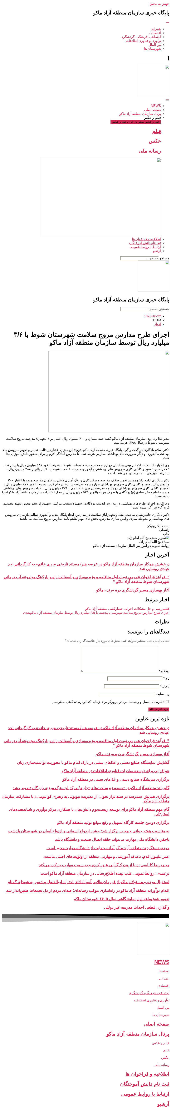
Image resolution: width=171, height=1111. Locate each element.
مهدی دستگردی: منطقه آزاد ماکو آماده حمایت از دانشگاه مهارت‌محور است (108, 848)
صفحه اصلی (156, 1024)
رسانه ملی (150, 151)
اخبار (157, 324)
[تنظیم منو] (167, 22)
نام (166, 678)
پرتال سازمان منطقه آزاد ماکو (138, 1034)
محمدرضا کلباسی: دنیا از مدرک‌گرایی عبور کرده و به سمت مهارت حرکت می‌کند (104, 865)
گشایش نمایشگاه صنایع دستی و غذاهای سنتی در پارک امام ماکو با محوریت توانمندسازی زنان (93, 762)
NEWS (161, 962)
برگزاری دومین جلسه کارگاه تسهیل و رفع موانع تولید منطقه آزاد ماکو (113, 822)
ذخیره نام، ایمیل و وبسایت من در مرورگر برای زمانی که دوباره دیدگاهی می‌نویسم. (108, 702)
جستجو (164, 258)
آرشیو (163, 1104)
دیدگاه (164, 671)
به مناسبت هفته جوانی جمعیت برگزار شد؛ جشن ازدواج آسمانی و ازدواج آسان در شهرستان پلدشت (88, 831)
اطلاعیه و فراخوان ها (147, 1074)
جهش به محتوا (159, 3)
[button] (85, 526)
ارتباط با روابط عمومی (145, 1094)
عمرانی (164, 978)
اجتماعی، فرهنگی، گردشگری (149, 993)
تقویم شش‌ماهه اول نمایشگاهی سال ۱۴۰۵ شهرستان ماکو (121, 899)
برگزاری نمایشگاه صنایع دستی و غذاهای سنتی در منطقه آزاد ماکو (115, 779)
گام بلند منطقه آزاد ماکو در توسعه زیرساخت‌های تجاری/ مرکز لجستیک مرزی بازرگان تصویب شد (91, 788)
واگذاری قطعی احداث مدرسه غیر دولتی (136, 907)
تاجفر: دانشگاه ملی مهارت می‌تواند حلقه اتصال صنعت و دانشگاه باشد (112, 839)
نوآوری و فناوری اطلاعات (151, 1000)
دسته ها (164, 971)
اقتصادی (163, 985)
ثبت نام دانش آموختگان (144, 1084)
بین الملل (163, 1007)
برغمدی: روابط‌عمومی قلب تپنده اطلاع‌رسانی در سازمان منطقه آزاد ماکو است (104, 873)
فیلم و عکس (160, 1043)
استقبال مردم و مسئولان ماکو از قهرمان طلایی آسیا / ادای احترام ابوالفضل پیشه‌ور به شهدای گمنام (88, 882)
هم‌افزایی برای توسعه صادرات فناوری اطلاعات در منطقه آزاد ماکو (115, 771)
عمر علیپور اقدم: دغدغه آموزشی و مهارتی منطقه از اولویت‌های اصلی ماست (106, 856)
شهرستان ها (160, 1015)
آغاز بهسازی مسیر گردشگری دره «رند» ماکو (132, 590)
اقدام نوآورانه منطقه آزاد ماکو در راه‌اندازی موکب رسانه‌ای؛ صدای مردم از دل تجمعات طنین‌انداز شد (87, 890)
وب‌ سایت (162, 694)
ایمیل (164, 686)
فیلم (156, 131)
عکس (155, 141)
